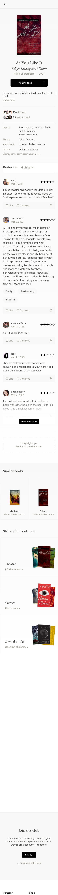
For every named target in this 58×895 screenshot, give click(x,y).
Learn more (34, 154)
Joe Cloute (17, 218)
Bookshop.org (26, 127)
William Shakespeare (23, 73)
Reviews (10, 167)
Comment (25, 205)
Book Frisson (18, 391)
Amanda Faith (18, 323)
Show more (9, 100)
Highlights (27, 167)
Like (11, 205)
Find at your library (28, 149)
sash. (14, 180)
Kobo (21, 139)
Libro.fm (23, 144)
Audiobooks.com (37, 144)
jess (13, 353)
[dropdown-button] (44, 83)
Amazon (39, 127)
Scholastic (32, 134)
